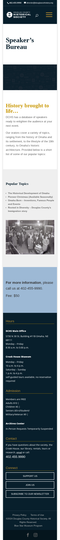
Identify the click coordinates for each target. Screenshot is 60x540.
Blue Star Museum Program (28, 525)
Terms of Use (37, 515)
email (19, 452)
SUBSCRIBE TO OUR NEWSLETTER (30, 494)
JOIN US (30, 485)
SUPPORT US (30, 476)
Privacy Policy (19, 515)
